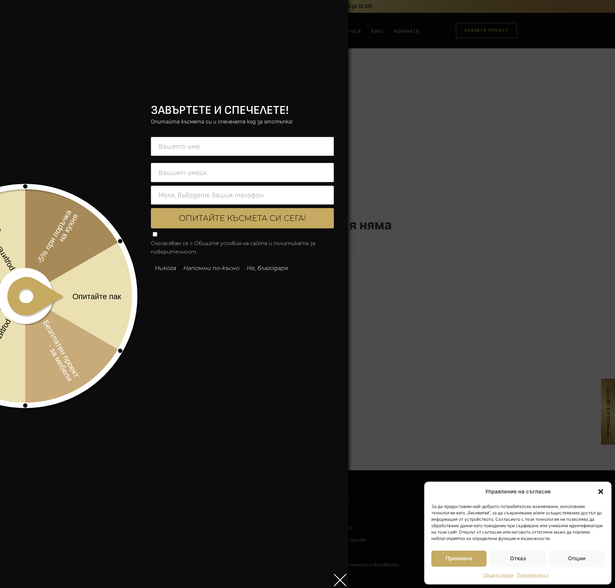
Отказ (518, 558)
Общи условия (498, 575)
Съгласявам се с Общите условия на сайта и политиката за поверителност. (233, 247)
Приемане (459, 558)
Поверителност (533, 575)
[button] (600, 491)
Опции (576, 558)
